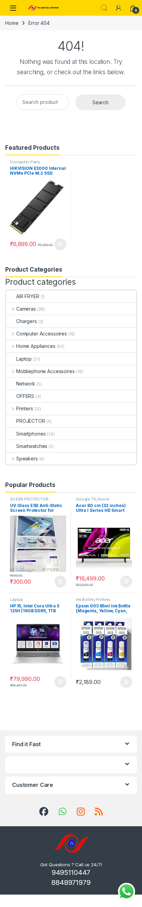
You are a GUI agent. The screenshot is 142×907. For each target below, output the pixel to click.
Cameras (26, 309)
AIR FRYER (27, 296)
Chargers (26, 321)
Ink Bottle (85, 599)
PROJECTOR (30, 421)
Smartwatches (31, 446)
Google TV (86, 499)
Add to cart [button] (60, 244)
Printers (24, 408)
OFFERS (25, 396)
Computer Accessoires (41, 334)
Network (25, 384)
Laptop (24, 359)
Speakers (27, 458)
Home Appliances (35, 346)
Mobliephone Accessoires (45, 371)
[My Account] (118, 8)
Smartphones (30, 434)
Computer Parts (25, 161)
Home (11, 23)
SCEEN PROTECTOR (29, 499)
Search (104, 8)
